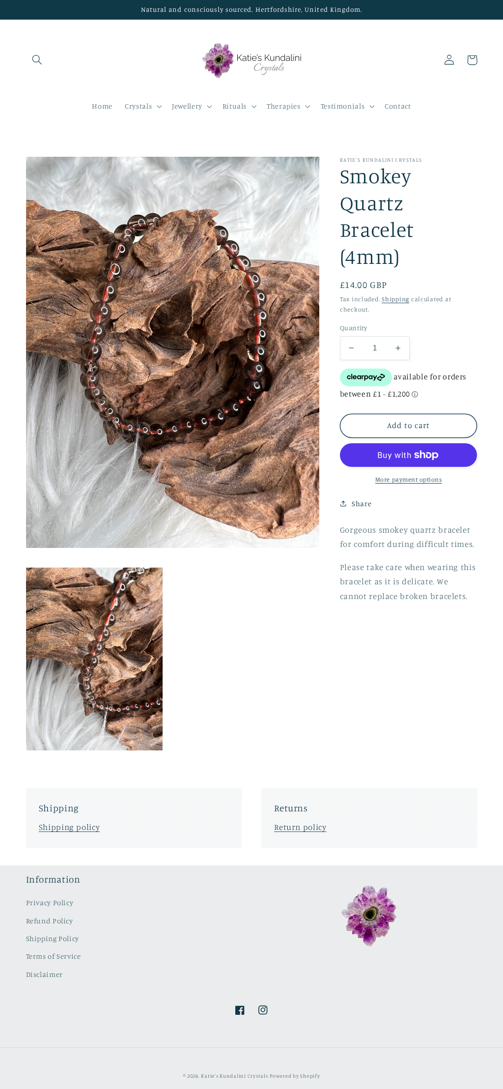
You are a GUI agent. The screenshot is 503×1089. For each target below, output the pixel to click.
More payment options (408, 479)
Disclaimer (44, 974)
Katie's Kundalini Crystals (234, 1076)
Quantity (353, 328)
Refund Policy (49, 921)
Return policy (300, 827)
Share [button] (361, 503)
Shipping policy (69, 827)
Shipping (395, 299)
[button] (37, 60)
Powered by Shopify (295, 1076)
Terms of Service (53, 956)
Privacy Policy (50, 902)
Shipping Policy (52, 938)
